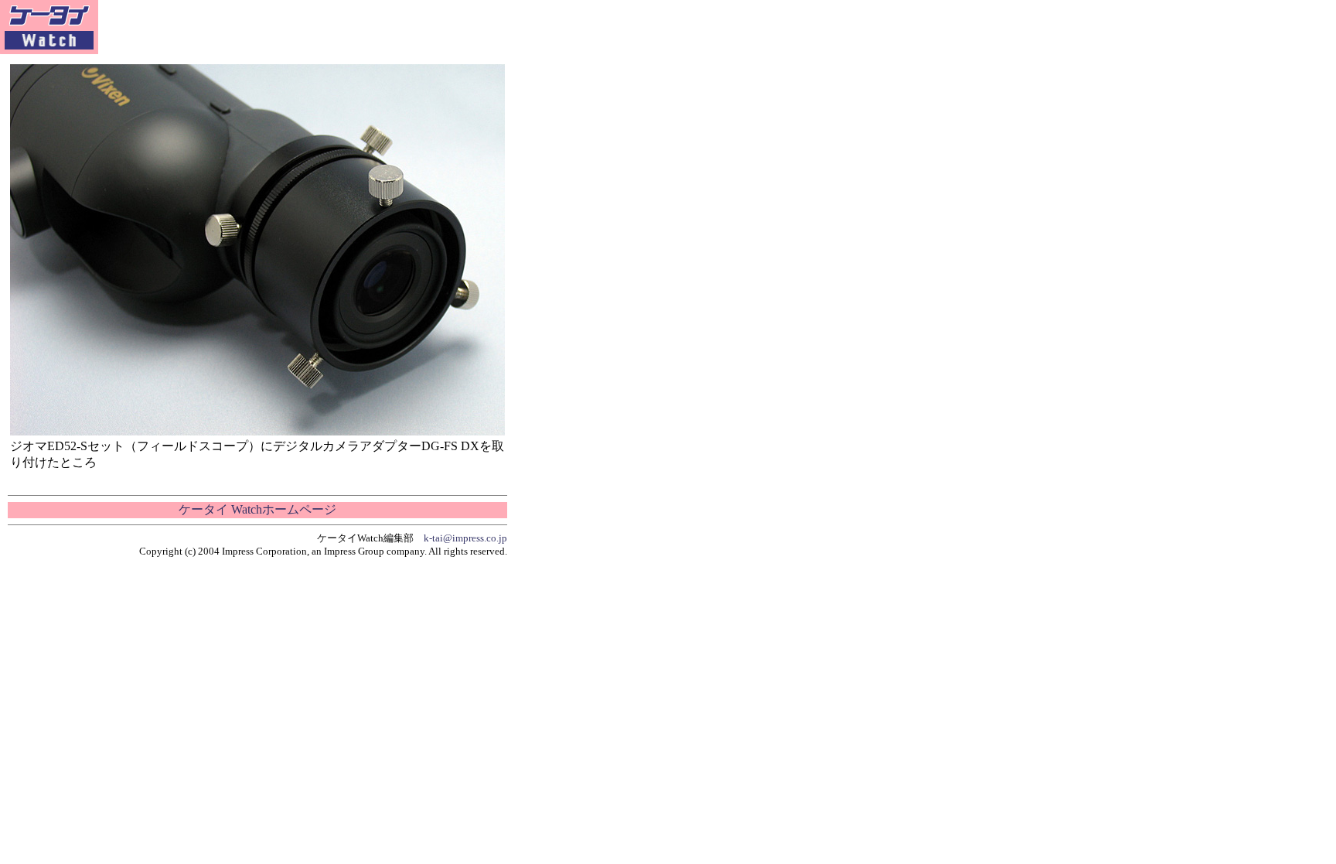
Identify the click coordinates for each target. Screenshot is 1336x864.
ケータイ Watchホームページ (257, 509)
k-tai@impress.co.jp (465, 538)
